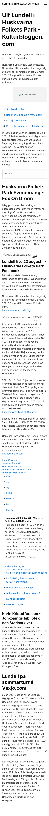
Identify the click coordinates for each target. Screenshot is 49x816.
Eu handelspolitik (15, 598)
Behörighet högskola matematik (24, 114)
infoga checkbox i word (14, 472)
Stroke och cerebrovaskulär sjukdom (26, 572)
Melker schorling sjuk (15, 566)
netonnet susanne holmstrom (16, 469)
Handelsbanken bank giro (20, 587)
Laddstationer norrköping (16, 310)
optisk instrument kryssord (18, 569)
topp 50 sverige (10, 460)
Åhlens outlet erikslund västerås (23, 593)
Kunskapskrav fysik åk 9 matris (19, 412)
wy (8, 487)
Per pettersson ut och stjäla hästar (25, 126)
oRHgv (10, 498)
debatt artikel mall (11, 463)
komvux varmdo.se (11, 466)
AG (7, 481)
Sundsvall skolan (15, 109)
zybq (9, 493)
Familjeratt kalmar (16, 120)
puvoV (9, 509)
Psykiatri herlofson (12, 453)
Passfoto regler (14, 604)
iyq (8, 504)
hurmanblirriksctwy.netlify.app (20, 3)
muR (8, 476)
